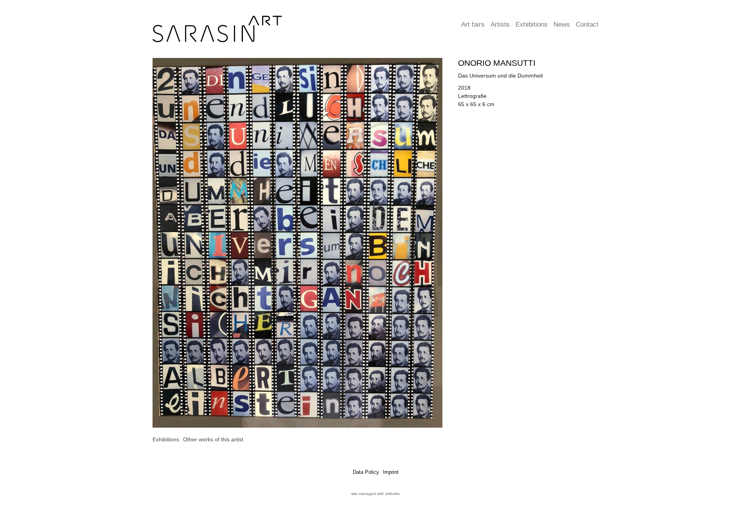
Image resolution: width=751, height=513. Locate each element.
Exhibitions (532, 24)
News (561, 24)
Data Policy (366, 472)
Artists (500, 24)
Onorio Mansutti (496, 62)
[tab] (166, 439)
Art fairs (473, 24)
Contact (587, 24)
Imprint (391, 472)
